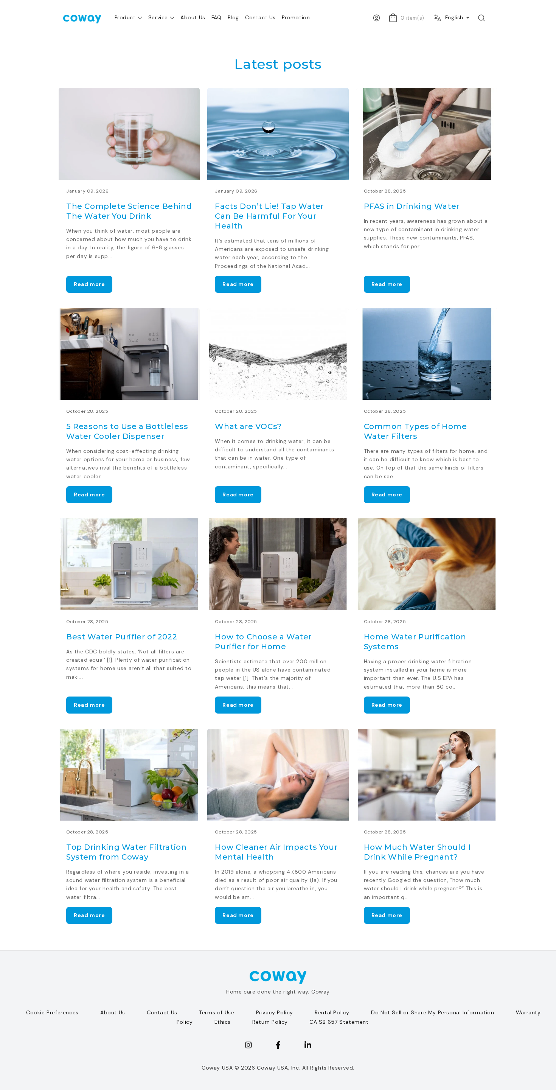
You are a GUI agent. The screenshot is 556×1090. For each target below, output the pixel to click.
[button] (481, 17)
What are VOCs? (248, 426)
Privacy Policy (274, 1012)
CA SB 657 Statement (338, 1021)
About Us (112, 1012)
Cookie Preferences (52, 1012)
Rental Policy (332, 1012)
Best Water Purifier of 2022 (121, 636)
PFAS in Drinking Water (412, 206)
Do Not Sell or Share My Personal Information (432, 1012)
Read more (89, 284)
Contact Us (162, 1012)
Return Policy (270, 1021)
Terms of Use (216, 1012)
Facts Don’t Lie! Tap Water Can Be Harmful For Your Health (269, 216)
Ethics (222, 1021)
